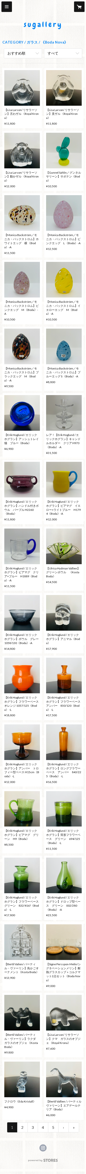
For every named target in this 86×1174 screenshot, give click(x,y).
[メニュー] (6, 6)
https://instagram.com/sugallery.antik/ (43, 1148)
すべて (53, 53)
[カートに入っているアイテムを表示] (79, 6)
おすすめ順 (16, 53)
